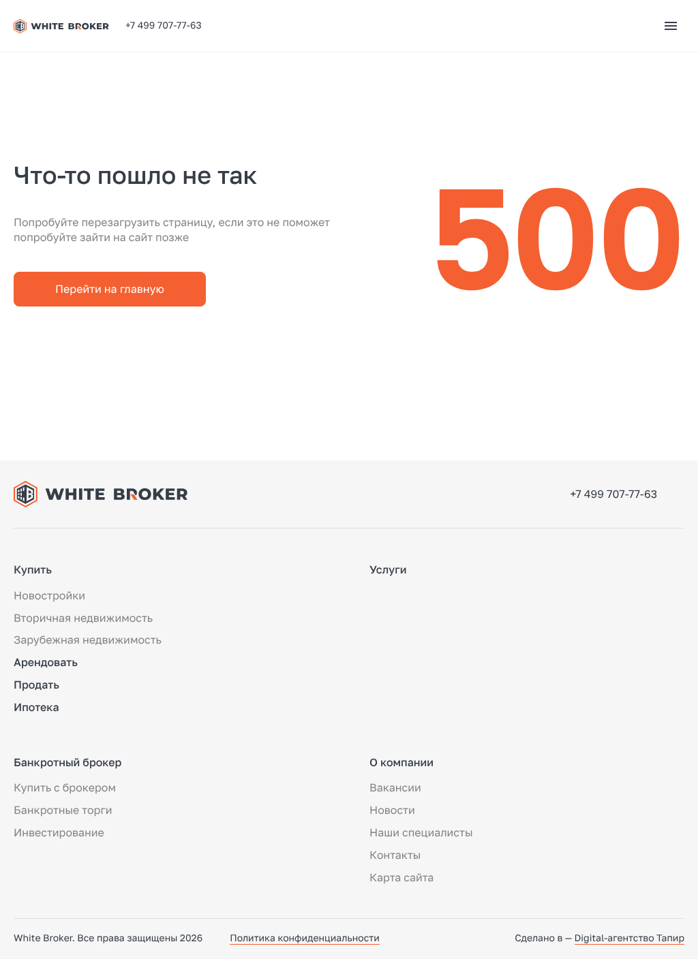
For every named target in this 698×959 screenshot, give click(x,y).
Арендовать (46, 662)
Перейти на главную (109, 289)
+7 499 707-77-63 (163, 25)
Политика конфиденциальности (305, 938)
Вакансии (395, 787)
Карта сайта (401, 877)
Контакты (395, 855)
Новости (392, 810)
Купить (33, 569)
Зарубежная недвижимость (88, 639)
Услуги (387, 569)
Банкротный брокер (67, 762)
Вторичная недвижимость (83, 618)
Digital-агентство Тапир (629, 938)
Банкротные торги (63, 810)
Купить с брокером (65, 787)
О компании (401, 762)
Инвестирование (59, 832)
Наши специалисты (420, 832)
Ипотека (36, 707)
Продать (36, 684)
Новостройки (49, 595)
